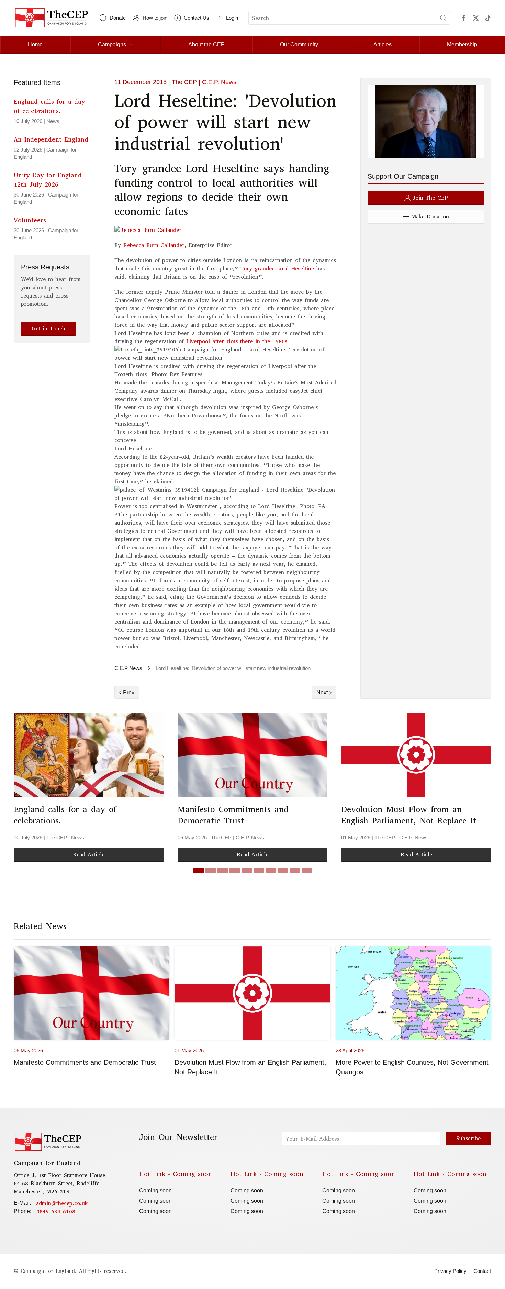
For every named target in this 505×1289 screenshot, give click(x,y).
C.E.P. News (219, 82)
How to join (155, 18)
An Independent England (51, 139)
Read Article (88, 854)
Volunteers (30, 220)
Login (232, 18)
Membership (462, 44)
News (52, 121)
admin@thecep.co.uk (62, 1203)
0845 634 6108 (55, 1211)
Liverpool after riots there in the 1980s (235, 341)
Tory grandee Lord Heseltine (277, 268)
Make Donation (430, 216)
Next (322, 692)
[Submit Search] (443, 18)
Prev (128, 692)
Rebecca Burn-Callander (153, 245)
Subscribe (468, 1138)
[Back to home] (51, 18)
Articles (382, 44)
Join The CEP (430, 197)
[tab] (198, 870)
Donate (118, 18)
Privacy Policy (450, 1271)
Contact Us (196, 18)
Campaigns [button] (112, 44)
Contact (482, 1271)
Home (35, 44)
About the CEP (206, 44)
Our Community (299, 44)
